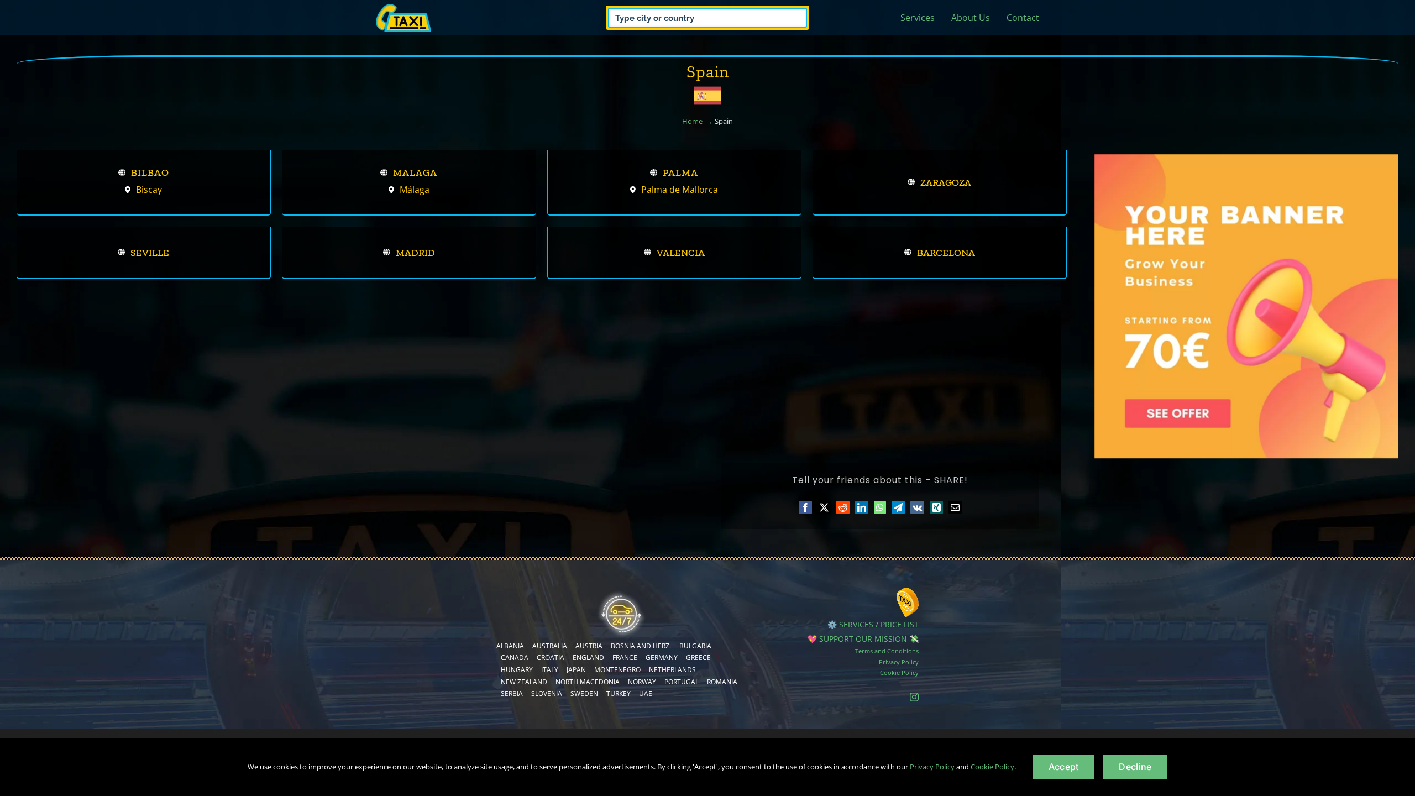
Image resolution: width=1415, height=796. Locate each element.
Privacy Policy (899, 662)
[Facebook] (805, 507)
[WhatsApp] (880, 507)
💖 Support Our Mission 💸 (863, 638)
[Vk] (917, 507)
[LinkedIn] (861, 507)
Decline (1135, 766)
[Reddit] (843, 507)
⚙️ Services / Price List (873, 624)
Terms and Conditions (887, 651)
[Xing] (936, 507)
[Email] (955, 507)
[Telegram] (898, 507)
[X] (824, 507)
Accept (1063, 766)
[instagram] (914, 697)
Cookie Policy (899, 672)
